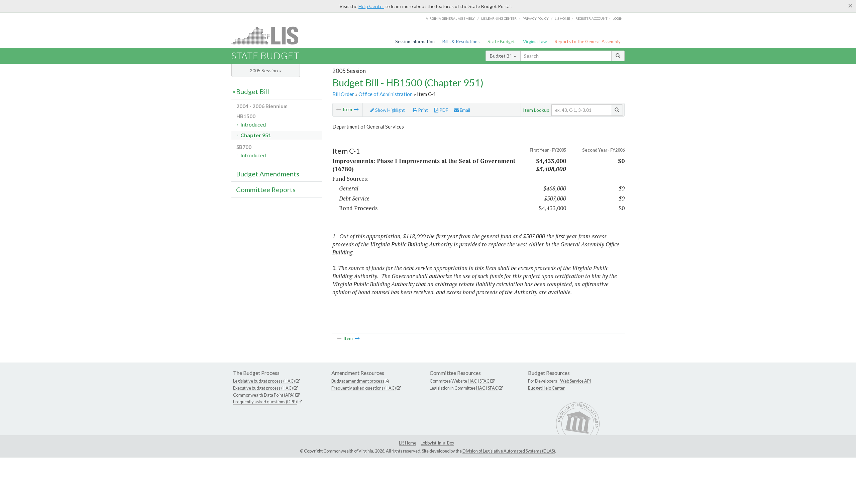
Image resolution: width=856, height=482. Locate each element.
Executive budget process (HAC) (263, 388)
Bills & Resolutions (460, 41)
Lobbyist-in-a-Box (437, 443)
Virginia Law (535, 41)
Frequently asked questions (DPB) (265, 401)
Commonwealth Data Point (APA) (264, 395)
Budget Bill (502, 56)
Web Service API (575, 381)
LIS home (562, 18)
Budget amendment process (357, 381)
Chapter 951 (255, 135)
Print (422, 110)
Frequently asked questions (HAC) (363, 388)
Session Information (415, 41)
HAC (472, 381)
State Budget (501, 41)
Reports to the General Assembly (587, 41)
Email (464, 110)
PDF (443, 110)
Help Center (371, 6)
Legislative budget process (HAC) (264, 381)
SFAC (484, 381)
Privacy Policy (536, 18)
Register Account (591, 18)
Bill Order (343, 94)
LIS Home (407, 443)
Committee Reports (266, 189)
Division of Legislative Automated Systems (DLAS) (508, 451)
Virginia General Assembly (450, 18)
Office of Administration (385, 94)
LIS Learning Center (499, 18)
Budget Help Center (546, 388)
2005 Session (264, 70)
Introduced (253, 124)
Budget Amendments (267, 174)
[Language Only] (356, 109)
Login (618, 18)
